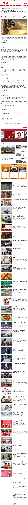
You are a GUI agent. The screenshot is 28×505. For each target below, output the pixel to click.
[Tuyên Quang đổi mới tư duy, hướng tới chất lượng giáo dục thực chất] (6, 227)
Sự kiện (3, 8)
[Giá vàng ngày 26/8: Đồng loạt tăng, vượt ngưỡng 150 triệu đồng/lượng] (6, 276)
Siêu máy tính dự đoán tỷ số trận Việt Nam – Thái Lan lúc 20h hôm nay (20, 314)
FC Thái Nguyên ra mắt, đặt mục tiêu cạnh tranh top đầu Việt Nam (20, 282)
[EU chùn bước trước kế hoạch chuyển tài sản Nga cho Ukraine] (14, 172)
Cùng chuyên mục (5, 130)
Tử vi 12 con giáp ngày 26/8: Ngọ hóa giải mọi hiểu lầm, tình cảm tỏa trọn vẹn (19, 139)
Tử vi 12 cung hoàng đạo (9, 115)
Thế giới (16, 156)
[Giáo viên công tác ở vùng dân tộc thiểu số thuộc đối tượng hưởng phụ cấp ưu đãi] (6, 219)
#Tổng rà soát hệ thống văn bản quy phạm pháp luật (16, 8)
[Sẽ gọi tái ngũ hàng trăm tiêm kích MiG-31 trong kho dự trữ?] (18, 146)
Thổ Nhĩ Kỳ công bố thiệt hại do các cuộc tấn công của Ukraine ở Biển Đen (19, 265)
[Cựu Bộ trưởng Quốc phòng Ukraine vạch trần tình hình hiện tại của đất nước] (6, 235)
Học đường (22, 5)
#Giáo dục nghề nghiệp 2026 (8, 8)
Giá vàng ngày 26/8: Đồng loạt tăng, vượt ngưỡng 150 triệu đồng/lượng (19, 273)
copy (11, 118)
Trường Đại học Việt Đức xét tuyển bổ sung (19, 461)
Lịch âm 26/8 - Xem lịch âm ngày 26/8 (18, 412)
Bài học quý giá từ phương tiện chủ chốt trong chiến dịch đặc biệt (23, 162)
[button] (14, 178)
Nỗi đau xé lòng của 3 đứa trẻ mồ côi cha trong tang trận (19, 257)
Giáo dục (4, 5)
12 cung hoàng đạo (20, 115)
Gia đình (11, 10)
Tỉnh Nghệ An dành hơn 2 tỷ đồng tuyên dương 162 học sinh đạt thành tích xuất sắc (19, 323)
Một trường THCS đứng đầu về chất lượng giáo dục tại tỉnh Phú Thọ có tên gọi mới (19, 421)
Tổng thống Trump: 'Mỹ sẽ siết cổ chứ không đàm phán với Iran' (19, 347)
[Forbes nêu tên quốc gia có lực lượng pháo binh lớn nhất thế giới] (18, 154)
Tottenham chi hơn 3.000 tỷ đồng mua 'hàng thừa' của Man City (19, 355)
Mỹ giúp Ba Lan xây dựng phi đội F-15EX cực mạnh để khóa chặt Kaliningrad (19, 208)
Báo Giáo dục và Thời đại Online (5, 3)
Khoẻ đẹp (8, 10)
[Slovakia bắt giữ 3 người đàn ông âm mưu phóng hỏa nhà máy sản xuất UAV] (6, 243)
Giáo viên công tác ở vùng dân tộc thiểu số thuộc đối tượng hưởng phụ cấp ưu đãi (19, 216)
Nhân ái (26, 5)
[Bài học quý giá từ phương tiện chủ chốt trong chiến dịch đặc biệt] (18, 162)
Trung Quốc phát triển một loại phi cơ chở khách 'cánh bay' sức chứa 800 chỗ (19, 331)
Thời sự (8, 5)
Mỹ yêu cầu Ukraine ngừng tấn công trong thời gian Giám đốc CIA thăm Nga (19, 306)
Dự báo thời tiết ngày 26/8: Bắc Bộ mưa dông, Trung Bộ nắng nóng (19, 290)
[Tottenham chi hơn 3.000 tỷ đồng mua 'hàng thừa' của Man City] (22, 172)
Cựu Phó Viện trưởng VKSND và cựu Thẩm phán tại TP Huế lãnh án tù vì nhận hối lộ (19, 446)
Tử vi (15, 115)
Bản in (9, 118)
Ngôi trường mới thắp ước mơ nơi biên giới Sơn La (19, 249)
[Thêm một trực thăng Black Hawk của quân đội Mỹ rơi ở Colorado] (6, 186)
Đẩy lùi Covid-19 (15, 10)
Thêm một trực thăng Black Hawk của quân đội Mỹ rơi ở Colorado (19, 183)
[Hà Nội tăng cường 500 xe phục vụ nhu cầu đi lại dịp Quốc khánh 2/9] (6, 202)
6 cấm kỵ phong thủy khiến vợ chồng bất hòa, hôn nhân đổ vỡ (12, 112)
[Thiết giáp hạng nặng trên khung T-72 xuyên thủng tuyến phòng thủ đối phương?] (8, 149)
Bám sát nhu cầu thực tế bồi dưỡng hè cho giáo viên (20, 380)
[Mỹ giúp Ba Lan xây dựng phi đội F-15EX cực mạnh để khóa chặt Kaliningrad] (6, 210)
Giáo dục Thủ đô (25, 3)
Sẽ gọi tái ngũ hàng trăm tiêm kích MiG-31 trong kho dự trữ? (24, 147)
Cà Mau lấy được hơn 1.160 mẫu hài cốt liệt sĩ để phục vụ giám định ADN (20, 191)
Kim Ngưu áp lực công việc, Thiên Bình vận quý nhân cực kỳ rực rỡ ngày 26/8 (19, 405)
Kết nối (16, 5)
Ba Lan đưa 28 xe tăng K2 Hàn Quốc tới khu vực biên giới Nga (19, 495)
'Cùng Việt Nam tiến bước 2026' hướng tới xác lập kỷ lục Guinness (19, 487)
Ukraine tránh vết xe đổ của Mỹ (17, 338)
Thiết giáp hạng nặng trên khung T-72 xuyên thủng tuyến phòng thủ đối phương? (8, 156)
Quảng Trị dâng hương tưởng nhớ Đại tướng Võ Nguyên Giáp (19, 503)
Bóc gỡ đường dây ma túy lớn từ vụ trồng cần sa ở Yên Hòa (20, 454)
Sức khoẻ (4, 10)
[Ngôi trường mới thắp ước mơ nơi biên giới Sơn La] (6, 251)
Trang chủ (2, 5)
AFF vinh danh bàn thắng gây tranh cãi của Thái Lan (19, 364)
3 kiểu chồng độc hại (6, 113)
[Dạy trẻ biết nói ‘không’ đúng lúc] (9, 134)
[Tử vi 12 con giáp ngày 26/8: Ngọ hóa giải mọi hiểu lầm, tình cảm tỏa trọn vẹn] (19, 134)
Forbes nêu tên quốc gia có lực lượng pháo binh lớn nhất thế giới (24, 154)
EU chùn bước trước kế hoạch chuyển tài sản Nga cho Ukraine (14, 179)
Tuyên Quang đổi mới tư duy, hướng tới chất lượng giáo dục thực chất (19, 224)
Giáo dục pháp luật (11, 5)
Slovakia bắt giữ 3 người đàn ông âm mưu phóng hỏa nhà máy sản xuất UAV (20, 241)
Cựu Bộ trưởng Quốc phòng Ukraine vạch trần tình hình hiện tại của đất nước (19, 232)
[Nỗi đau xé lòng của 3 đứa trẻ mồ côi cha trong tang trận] (6, 260)
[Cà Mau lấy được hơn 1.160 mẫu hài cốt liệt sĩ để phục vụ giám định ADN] (6, 194)
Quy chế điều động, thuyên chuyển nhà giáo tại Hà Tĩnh (19, 478)
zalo (7, 118)
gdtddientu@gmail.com (19, 0)
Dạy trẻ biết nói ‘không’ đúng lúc (9, 138)
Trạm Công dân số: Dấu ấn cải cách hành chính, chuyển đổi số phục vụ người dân (19, 470)
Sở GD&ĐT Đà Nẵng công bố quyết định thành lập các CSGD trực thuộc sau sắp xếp (19, 437)
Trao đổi (19, 5)
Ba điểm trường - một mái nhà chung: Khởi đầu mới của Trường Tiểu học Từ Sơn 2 (19, 429)
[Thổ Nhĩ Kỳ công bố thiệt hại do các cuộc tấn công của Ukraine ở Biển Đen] (6, 268)
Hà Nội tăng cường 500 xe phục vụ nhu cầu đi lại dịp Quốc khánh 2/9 (20, 200)
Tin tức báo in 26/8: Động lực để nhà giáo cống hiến (19, 388)
